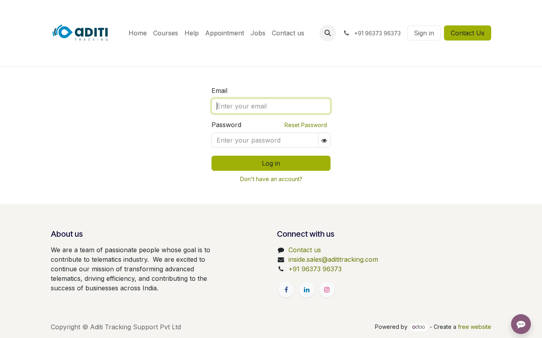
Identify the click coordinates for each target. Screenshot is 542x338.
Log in (271, 163)
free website (474, 326)
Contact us (304, 250)
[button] (327, 33)
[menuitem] (137, 33)
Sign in (424, 33)
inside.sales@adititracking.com (333, 259)
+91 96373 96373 (315, 269)
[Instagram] (327, 289)
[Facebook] (286, 289)
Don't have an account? (271, 179)
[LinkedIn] (307, 289)
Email (219, 91)
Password (226, 125)
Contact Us (467, 33)
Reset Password (305, 125)
